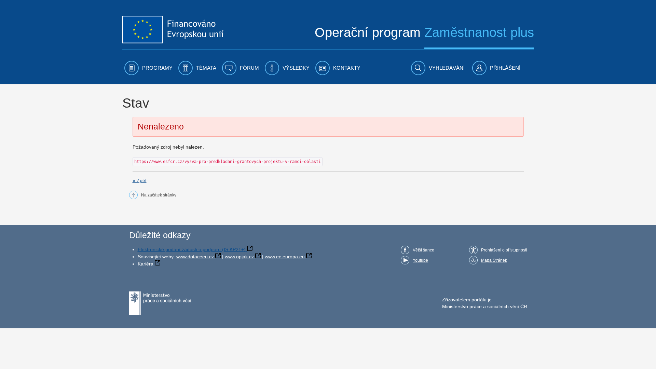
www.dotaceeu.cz (195, 256)
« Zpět (140, 180)
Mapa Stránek (494, 260)
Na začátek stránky (158, 195)
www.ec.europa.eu (285, 256)
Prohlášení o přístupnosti (504, 250)
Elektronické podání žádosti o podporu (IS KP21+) (192, 249)
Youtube (420, 260)
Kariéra (145, 263)
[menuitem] (148, 68)
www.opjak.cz (239, 256)
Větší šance (423, 250)
